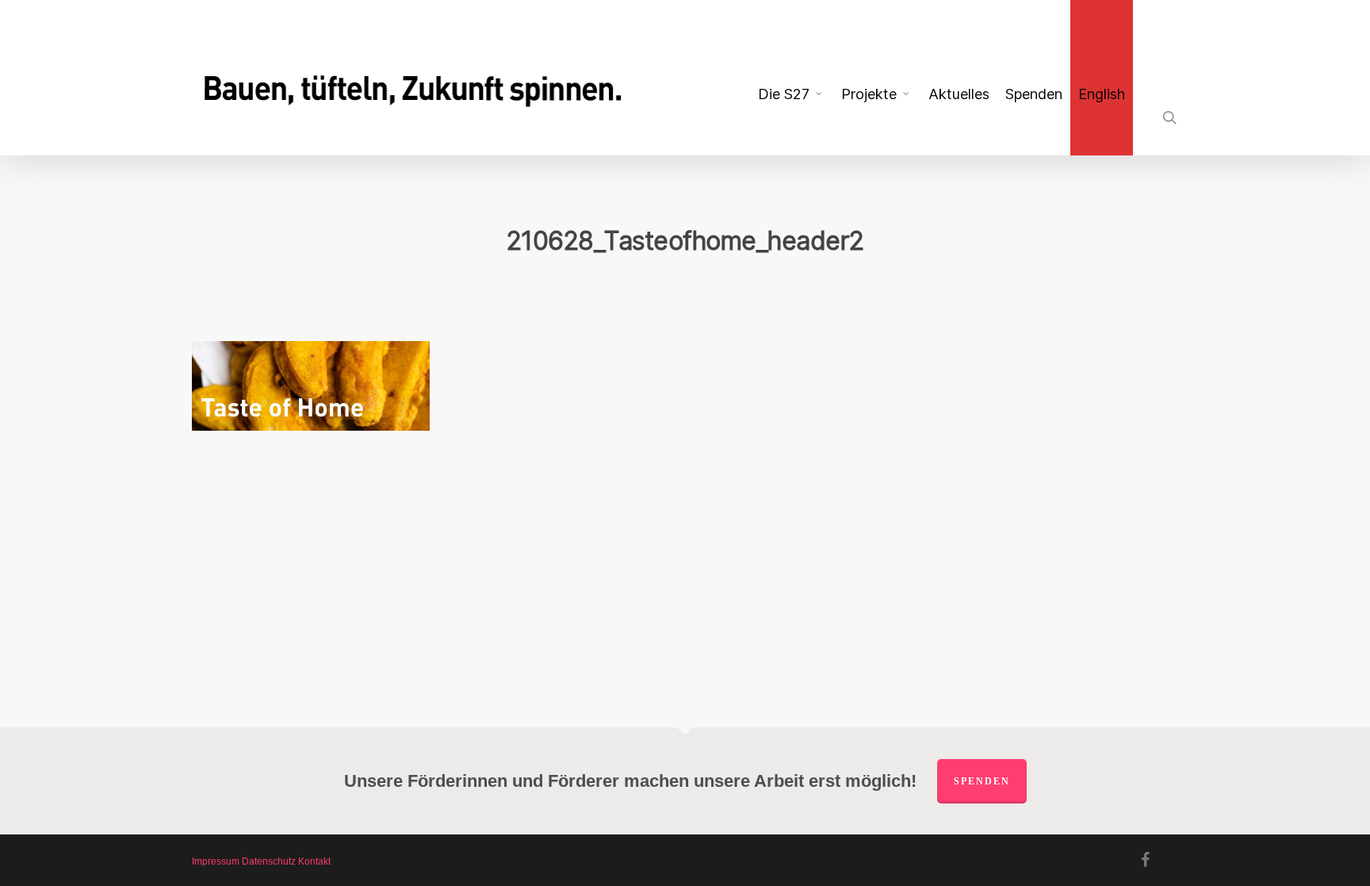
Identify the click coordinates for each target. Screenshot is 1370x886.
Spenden (982, 781)
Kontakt (314, 861)
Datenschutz (269, 861)
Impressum (215, 861)
